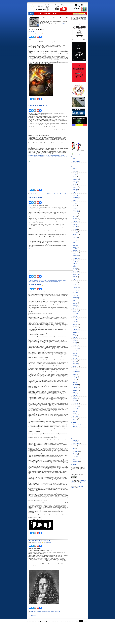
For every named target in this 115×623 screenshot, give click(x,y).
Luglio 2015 (75, 300)
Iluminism (29, 281)
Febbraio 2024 (75, 186)
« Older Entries (33, 615)
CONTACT (47, 13)
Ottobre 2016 (75, 289)
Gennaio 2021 (75, 218)
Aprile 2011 (75, 379)
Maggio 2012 (75, 358)
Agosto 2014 (75, 316)
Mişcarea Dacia (48, 33)
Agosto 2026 (75, 168)
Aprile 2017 (75, 279)
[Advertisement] (78, 133)
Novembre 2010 (76, 387)
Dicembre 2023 (75, 187)
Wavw (33, 538)
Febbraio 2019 (75, 250)
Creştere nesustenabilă (44, 193)
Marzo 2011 (75, 380)
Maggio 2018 (75, 264)
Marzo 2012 (75, 361)
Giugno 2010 (75, 395)
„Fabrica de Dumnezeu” (36, 197)
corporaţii (38, 193)
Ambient (31, 193)
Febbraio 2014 (75, 324)
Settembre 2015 (76, 297)
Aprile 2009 (75, 418)
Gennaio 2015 (75, 308)
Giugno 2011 (75, 376)
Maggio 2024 (75, 182)
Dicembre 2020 (75, 219)
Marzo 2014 (75, 322)
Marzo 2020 (75, 229)
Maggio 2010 (75, 397)
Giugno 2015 (75, 302)
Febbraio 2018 (75, 269)
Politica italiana (75, 456)
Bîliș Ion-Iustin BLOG (77, 424)
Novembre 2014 (76, 311)
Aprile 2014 (75, 321)
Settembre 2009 (76, 409)
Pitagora (54, 281)
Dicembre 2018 (75, 253)
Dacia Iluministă (39, 8)
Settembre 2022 (76, 197)
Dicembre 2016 (75, 285)
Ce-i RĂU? (31, 31)
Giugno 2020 (75, 224)
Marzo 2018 (75, 268)
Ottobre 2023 (75, 189)
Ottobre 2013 (75, 331)
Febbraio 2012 (75, 363)
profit (52, 193)
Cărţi (62, 13)
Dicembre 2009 (75, 405)
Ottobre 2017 (75, 276)
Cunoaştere (39, 280)
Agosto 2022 (75, 198)
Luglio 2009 (75, 413)
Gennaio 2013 (75, 345)
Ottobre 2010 (75, 389)
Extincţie (49, 193)
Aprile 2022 (75, 203)
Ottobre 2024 (75, 181)
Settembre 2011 (76, 371)
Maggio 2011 (75, 377)
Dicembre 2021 (75, 210)
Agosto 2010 (75, 392)
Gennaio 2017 (75, 284)
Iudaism (36, 281)
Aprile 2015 (75, 305)
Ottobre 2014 (75, 313)
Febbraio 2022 (75, 206)
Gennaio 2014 (75, 326)
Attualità (74, 441)
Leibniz (39, 281)
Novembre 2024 (76, 179)
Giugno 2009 (75, 414)
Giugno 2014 (75, 318)
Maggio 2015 (75, 303)
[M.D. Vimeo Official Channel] (80, 11)
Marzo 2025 (75, 176)
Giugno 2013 (75, 337)
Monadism (56, 611)
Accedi (74, 158)
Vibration (29, 538)
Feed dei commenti (76, 161)
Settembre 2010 (76, 390)
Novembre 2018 (76, 255)
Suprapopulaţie (62, 193)
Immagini (74, 449)
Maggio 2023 (75, 190)
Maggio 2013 (75, 339)
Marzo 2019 (75, 248)
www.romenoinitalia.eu (75, 488)
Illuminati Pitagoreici (59, 280)
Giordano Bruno (50, 280)
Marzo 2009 (75, 419)
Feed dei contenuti (76, 159)
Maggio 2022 (75, 202)
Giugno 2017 (75, 277)
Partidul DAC (75, 454)
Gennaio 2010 (75, 403)
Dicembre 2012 (75, 347)
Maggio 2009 (75, 416)
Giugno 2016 (75, 290)
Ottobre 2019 (75, 237)
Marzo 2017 (75, 281)
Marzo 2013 (75, 342)
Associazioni (75, 440)
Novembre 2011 (76, 368)
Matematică (42, 281)
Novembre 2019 (76, 235)
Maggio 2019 (75, 245)
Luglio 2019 (75, 242)
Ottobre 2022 (75, 195)
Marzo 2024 (75, 184)
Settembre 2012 (76, 351)
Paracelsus (51, 281)
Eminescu (74, 446)
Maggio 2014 (75, 319)
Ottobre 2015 (75, 295)
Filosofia (31, 611)
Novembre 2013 (76, 329)
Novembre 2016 (76, 287)
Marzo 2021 (75, 216)
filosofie (46, 280)
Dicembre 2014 (75, 310)
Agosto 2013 (75, 334)
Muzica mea (75, 453)
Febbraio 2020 (75, 231)
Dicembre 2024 (75, 177)
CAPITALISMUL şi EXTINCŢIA (37, 105)
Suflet (59, 611)
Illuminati (35, 611)
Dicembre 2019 (75, 234)
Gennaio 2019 (75, 252)
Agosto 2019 (75, 240)
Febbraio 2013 (75, 343)
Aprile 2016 (75, 293)
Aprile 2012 (75, 360)
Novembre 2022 (76, 194)
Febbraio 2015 (75, 306)
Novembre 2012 (76, 348)
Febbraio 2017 (75, 282)
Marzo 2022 (75, 205)
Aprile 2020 (75, 227)
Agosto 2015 (75, 298)
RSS (31, 15)
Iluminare (64, 280)
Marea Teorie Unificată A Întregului (44, 611)
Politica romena (76, 457)
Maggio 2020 (75, 226)
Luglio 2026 (75, 169)
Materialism (47, 281)
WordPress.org (75, 163)
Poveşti (74, 459)
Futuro (74, 448)
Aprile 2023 (75, 192)
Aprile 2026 (75, 171)
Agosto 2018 (75, 260)
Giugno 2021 (75, 215)
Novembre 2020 (76, 221)
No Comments (39, 33)
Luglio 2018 (75, 261)
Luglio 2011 (75, 374)
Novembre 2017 (76, 274)
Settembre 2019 (76, 239)
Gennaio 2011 (75, 384)
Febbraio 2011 (75, 382)
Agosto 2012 (75, 353)
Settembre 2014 (76, 314)
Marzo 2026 (75, 173)
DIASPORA (75, 445)
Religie (57, 281)
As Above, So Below (34, 284)
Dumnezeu (43, 280)
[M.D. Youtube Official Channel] (61, 11)
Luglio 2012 (75, 355)
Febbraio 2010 (75, 401)
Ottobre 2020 (75, 223)
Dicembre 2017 (75, 273)
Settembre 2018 (76, 258)
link (86, 18)
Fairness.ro (75, 426)
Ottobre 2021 (75, 213)
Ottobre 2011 (75, 369)
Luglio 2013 (75, 335)
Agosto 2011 (75, 372)
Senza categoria (76, 461)
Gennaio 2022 (75, 208)
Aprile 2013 (75, 340)
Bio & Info (39, 13)
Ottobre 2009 (75, 408)
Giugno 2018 (75, 263)
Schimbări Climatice (57, 193)
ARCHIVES (55, 13)
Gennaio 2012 (75, 364)
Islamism (33, 281)
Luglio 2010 (75, 393)
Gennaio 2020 (75, 232)
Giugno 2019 (75, 244)
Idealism (54, 280)
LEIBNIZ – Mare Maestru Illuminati (39, 541)
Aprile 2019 (75, 247)
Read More (86, 621)
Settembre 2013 (76, 332)
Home (31, 13)
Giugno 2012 (75, 356)
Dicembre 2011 (75, 366)
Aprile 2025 (75, 174)
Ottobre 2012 (75, 350)
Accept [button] (81, 621)
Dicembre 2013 (75, 327)
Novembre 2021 (76, 211)
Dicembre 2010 (75, 385)
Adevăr (31, 280)
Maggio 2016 (75, 292)
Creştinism (35, 280)
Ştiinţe (59, 281)
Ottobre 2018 (75, 256)
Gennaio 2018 (75, 271)
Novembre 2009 (76, 406)
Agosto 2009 (75, 411)
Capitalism (35, 193)
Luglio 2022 (75, 200)
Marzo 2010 (75, 400)
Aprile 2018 (75, 266)
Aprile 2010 (75, 398)
